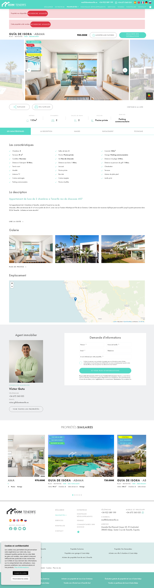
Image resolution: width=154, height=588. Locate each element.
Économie (138, 131)
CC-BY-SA (141, 321)
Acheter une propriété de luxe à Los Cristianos (77, 579)
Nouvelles (131, 7)
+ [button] (12, 283)
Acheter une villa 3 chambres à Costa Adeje (123, 553)
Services (112, 7)
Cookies (49, 568)
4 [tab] (79, 495)
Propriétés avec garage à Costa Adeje (77, 553)
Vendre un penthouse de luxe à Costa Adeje (123, 583)
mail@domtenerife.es (89, 2)
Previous (29, 70)
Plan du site (57, 568)
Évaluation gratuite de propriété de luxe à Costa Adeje (123, 579)
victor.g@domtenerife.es (19, 402)
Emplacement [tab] (107, 131)
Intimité (42, 568)
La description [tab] (46, 131)
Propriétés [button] (72, 7)
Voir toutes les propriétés (26, 409)
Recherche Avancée (37, 13)
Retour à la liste (135, 107)
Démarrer (48, 7)
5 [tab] (81, 495)
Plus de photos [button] (17, 267)
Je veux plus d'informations (105, 371)
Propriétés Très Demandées (123, 549)
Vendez (121, 7)
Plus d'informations (21, 567)
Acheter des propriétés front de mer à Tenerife (77, 557)
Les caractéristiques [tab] (15, 131)
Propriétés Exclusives (77, 549)
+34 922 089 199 (106, 2)
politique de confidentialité (102, 363)
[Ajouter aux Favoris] (73, 437)
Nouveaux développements (93, 7)
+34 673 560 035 (16, 396)
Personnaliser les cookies (20, 579)
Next (125, 70)
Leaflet (114, 321)
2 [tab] (74, 495)
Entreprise (60, 7)
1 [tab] (72, 495)
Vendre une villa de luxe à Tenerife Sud (77, 583)
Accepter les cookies (20, 573)
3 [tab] (77, 495)
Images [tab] (77, 131)
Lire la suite (15, 221)
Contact (142, 7)
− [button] (12, 286)
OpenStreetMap (128, 321)
